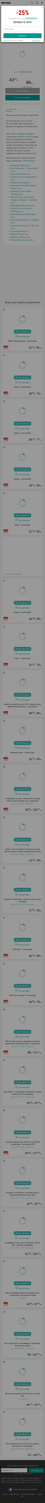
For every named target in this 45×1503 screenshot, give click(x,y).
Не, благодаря (36, 40)
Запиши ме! (22, 36)
